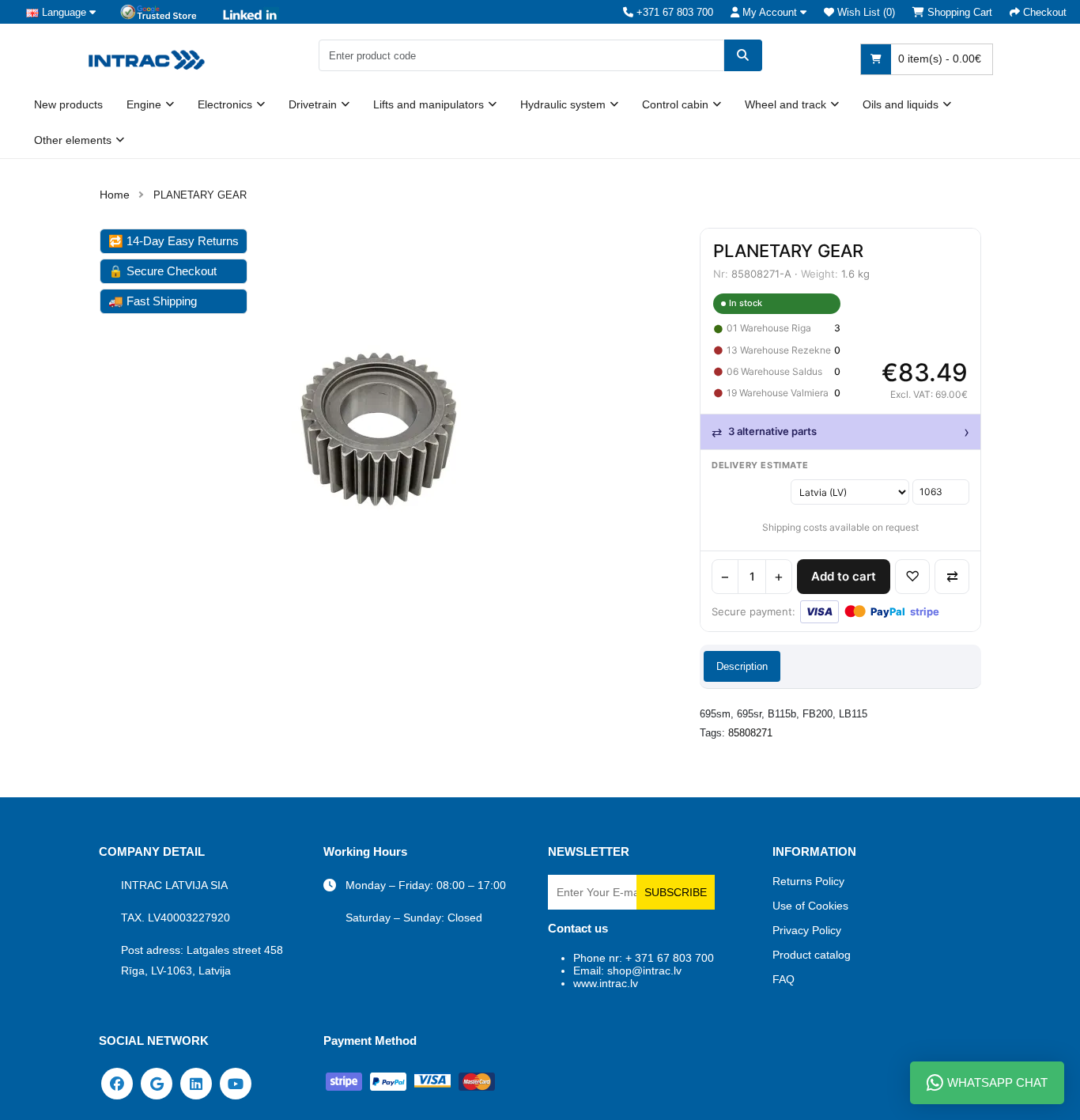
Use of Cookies (810, 905)
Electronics (225, 104)
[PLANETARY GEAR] (379, 434)
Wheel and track (785, 104)
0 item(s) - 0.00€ (938, 58)
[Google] (156, 1082)
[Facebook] (117, 1082)
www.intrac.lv (605, 983)
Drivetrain (313, 104)
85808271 (750, 733)
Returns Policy (808, 881)
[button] (768, 12)
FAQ (783, 979)
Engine (144, 104)
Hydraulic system (563, 104)
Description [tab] (742, 666)
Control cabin (675, 104)
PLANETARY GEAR (200, 195)
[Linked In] (196, 1082)
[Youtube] (235, 1082)
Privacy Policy (806, 930)
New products (68, 104)
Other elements (72, 140)
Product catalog (811, 954)
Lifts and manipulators (428, 104)
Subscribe (675, 892)
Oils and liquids (900, 104)
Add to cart (843, 576)
